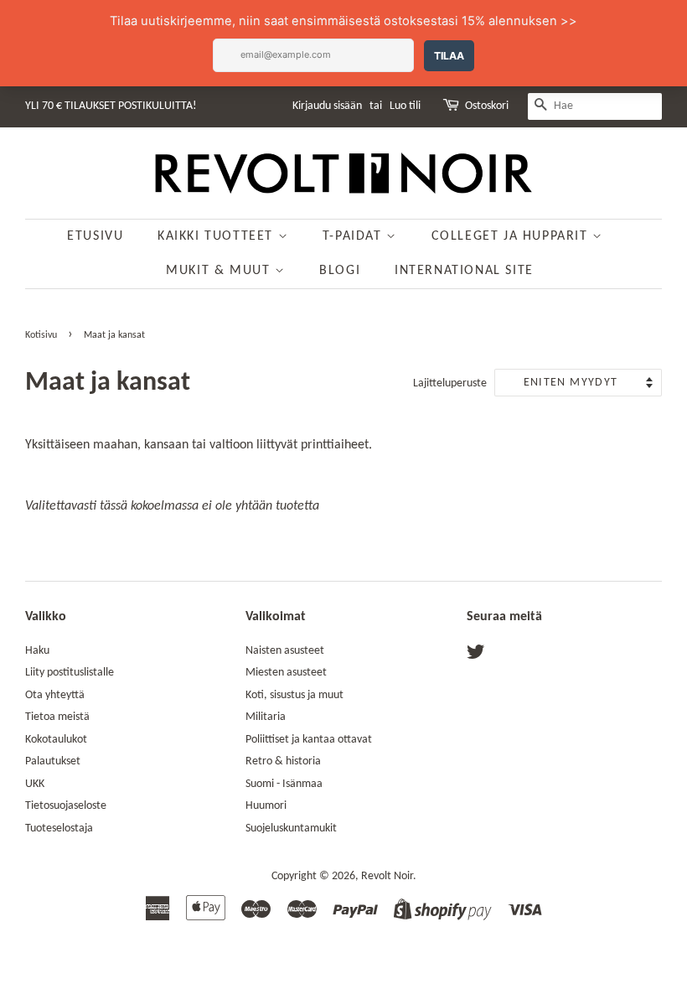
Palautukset (52, 761)
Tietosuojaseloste (65, 805)
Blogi (339, 270)
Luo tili (405, 106)
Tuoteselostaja (59, 828)
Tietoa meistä (57, 717)
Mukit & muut (220, 270)
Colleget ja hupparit (512, 236)
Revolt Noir (387, 876)
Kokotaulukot (56, 739)
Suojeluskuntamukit (291, 828)
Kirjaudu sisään (327, 106)
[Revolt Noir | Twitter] (476, 655)
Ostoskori (487, 106)
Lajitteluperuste (450, 383)
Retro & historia (283, 761)
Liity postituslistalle (69, 672)
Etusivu (95, 236)
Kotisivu (41, 335)
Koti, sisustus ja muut (294, 695)
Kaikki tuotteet (218, 236)
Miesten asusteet (286, 672)
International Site (464, 270)
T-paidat (354, 236)
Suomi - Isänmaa (284, 784)
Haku (37, 650)
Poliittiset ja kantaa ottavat (308, 739)
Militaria (265, 717)
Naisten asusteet (284, 650)
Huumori (266, 805)
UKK (34, 784)
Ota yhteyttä (55, 695)
